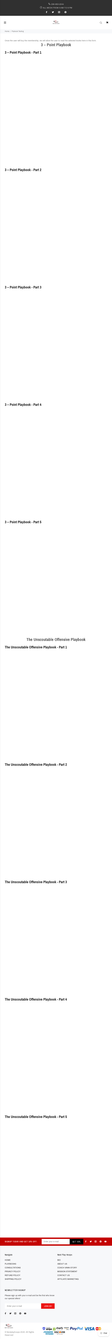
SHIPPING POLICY (13, 1279)
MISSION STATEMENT (67, 1271)
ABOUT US (62, 1264)
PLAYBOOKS (10, 1264)
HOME (8, 1260)
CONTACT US (63, 1275)
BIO (59, 1260)
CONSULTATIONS (13, 1268)
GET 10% (76, 1242)
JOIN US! (48, 1306)
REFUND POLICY (12, 1275)
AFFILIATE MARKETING (68, 1279)
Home (7, 31)
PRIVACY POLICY (12, 1271)
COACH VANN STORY (67, 1268)
